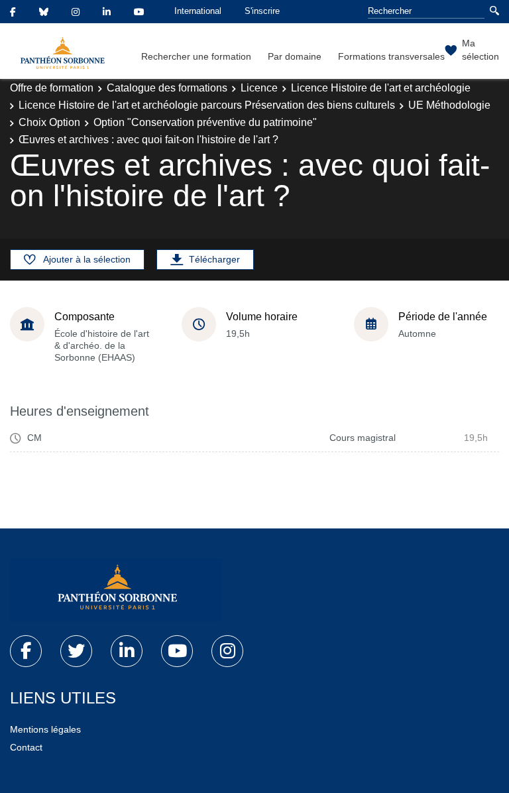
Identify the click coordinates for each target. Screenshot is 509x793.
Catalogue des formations (167, 87)
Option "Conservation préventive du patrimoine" (205, 122)
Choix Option (49, 122)
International (197, 11)
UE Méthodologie (449, 105)
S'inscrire (262, 11)
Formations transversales (391, 56)
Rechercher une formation (196, 56)
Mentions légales (45, 729)
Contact (26, 747)
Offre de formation (51, 87)
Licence (259, 87)
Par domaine (294, 56)
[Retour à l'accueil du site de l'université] (116, 590)
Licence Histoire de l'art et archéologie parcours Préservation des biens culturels (207, 105)
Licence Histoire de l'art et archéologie (381, 87)
